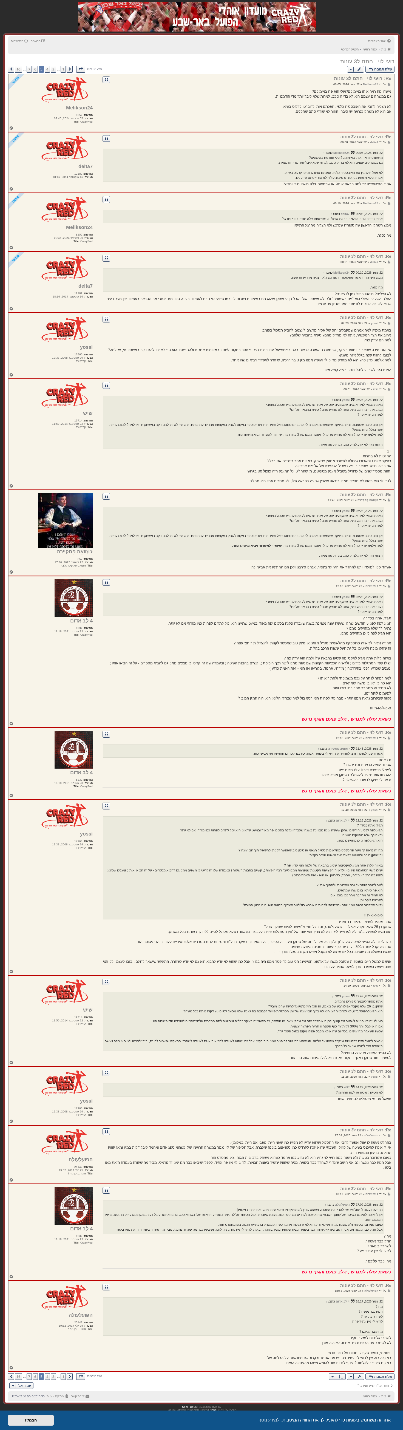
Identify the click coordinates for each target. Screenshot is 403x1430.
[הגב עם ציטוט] (106, 80)
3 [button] (53, 69)
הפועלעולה (81, 1159)
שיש (88, 413)
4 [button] (47, 69)
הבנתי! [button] (31, 1420)
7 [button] (29, 69)
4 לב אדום (81, 621)
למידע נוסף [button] (269, 1420)
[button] (80, 69)
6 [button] (35, 69)
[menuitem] (380, 41)
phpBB (216, 1409)
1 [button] (63, 69)
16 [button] (18, 69)
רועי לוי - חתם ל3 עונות (367, 61)
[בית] (287, 11)
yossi (86, 347)
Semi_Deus (189, 1406)
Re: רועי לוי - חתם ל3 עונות (362, 78)
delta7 (85, 166)
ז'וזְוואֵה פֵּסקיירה (75, 551)
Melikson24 (79, 108)
